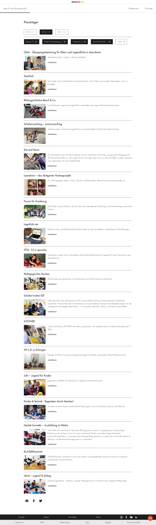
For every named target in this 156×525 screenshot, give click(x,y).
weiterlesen (52, 62)
